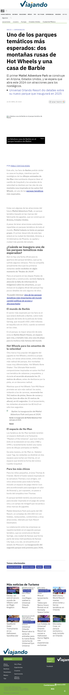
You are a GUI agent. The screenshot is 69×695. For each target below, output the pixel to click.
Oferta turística (6, 14)
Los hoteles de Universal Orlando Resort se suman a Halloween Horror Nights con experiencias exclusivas (43, 634)
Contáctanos (49, 685)
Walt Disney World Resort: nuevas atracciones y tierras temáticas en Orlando (59, 602)
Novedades (11, 591)
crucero (16, 22)
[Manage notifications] (64, 691)
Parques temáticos (14, 567)
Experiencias (50, 14)
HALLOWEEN (27, 591)
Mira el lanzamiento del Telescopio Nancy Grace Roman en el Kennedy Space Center (43, 603)
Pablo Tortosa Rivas (20, 166)
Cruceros (58, 14)
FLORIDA (56, 619)
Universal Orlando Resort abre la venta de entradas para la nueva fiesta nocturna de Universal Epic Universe (28, 636)
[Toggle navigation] (5, 11)
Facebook (50, 666)
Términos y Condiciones (11, 693)
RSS (52, 689)
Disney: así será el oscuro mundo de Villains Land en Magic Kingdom (13, 601)
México (30, 14)
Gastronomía (18, 674)
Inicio (9, 30)
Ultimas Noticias (17, 677)
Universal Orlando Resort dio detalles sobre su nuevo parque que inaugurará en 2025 (36, 91)
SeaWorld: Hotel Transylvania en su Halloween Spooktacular (12, 629)
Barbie (39, 567)
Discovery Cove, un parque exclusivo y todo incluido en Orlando (58, 629)
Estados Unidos (34, 22)
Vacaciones (22, 14)
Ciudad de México (49, 22)
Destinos (15, 14)
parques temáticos (34, 191)
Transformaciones (60, 591)
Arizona (47, 567)
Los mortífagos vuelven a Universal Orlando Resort (26, 601)
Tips (35, 14)
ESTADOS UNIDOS (44, 619)
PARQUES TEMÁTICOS (45, 591)
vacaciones (6, 22)
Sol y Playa (41, 14)
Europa (23, 22)
